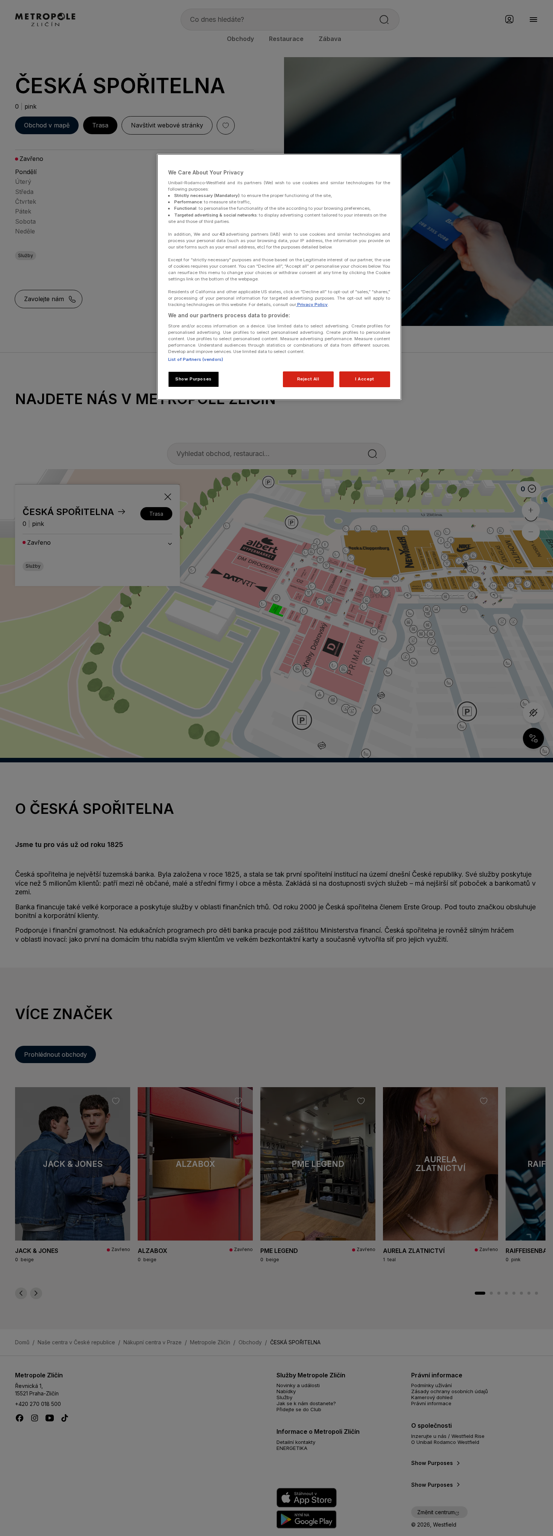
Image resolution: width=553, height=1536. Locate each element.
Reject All (308, 379)
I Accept (364, 379)
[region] (279, 277)
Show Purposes (193, 379)
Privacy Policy (312, 304)
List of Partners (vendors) (195, 359)
